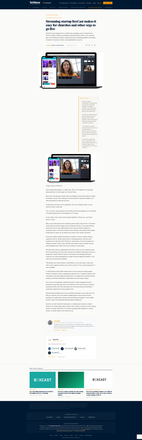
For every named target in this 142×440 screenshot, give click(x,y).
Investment (36, 7)
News (61, 435)
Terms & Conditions (85, 429)
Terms (76, 435)
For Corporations (63, 3)
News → (99, 2)
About (94, 3)
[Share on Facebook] (89, 45)
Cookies (81, 435)
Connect (82, 417)
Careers (66, 435)
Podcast (44, 7)
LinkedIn (64, 330)
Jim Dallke (48, 45)
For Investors (81, 3)
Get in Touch (108, 3)
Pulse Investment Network (70, 417)
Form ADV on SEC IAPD (80, 430)
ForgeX (58, 417)
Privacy (71, 435)
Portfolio (89, 3)
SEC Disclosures (88, 435)
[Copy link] (95, 45)
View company (51, 356)
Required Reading (63, 7)
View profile (57, 330)
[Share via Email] (92, 45)
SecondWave (49, 417)
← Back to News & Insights (52, 14)
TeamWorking (108, 7)
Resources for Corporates (78, 7)
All (29, 7)
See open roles (61, 356)
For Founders (73, 3)
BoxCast (55, 339)
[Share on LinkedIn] (86, 45)
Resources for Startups (95, 7)
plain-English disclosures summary (64, 430)
